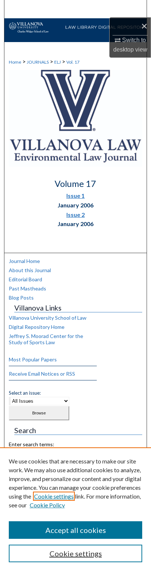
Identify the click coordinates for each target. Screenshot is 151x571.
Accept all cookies (75, 530)
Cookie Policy (47, 504)
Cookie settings (54, 496)
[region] (75, 509)
